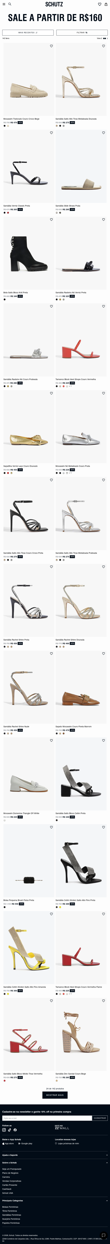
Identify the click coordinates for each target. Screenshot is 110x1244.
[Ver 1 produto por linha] (107, 38)
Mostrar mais (55, 1095)
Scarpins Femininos (11, 1219)
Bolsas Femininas (10, 1207)
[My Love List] (99, 4)
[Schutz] (54, 4)
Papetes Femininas (11, 1223)
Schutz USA (7, 1193)
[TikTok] (9, 1130)
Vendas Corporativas (11, 1181)
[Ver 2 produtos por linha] (104, 38)
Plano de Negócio (10, 1173)
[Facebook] (15, 1130)
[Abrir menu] (4, 4)
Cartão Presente (9, 1185)
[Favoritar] (51, 46)
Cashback (6, 1189)
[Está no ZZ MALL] (81, 1128)
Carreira (6, 1177)
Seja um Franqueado (11, 1169)
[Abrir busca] (9, 4)
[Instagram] (4, 1130)
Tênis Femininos (9, 1211)
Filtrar (81, 33)
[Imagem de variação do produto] (4, 125)
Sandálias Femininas (11, 1215)
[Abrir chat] (104, 1235)
